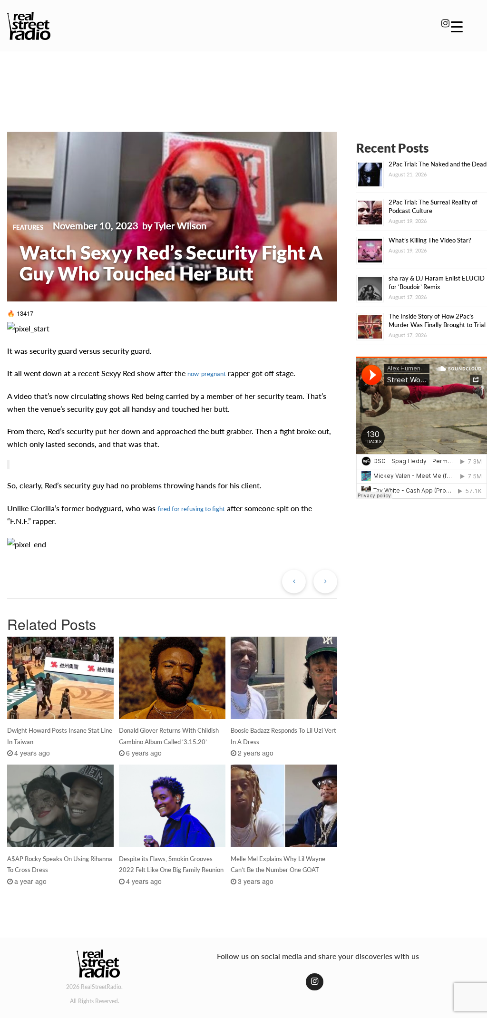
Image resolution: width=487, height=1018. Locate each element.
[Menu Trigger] (457, 26)
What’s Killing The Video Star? (430, 240)
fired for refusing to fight (191, 509)
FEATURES (28, 227)
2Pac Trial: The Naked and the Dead (438, 164)
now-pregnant (206, 374)
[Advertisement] (243, 84)
